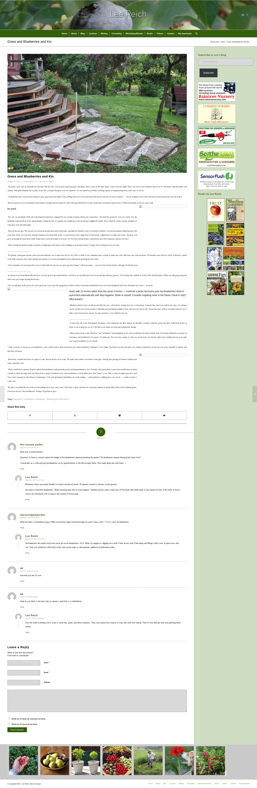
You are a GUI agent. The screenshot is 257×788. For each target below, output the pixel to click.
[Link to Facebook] (247, 15)
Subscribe (208, 73)
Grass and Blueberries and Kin (29, 41)
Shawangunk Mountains (57, 399)
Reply (22, 469)
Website (47, 682)
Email (46, 672)
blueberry (18, 399)
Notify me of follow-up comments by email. (29, 719)
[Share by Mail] (164, 415)
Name (47, 662)
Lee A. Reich (48, 181)
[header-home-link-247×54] (128, 15)
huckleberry (29, 399)
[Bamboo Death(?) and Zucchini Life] (2, 394)
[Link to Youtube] (243, 15)
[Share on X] (75, 415)
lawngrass (40, 399)
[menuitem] (64, 33)
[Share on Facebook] (30, 415)
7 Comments (28, 181)
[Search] (195, 33)
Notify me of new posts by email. (24, 724)
